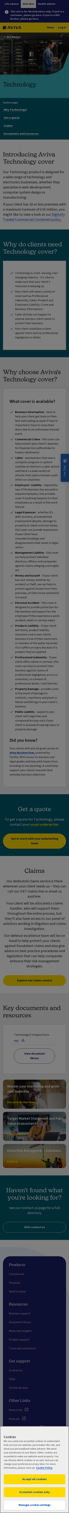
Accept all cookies (34, 1479)
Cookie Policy (44, 1468)
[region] (34, 1469)
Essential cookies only (35, 1492)
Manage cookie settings (35, 1505)
